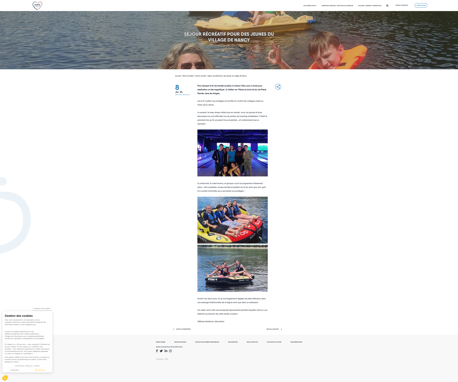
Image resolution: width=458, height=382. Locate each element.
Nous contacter (252, 342)
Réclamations (233, 342)
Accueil (178, 76)
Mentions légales (180, 342)
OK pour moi (40, 370)
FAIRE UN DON (421, 5)
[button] (5, 378)
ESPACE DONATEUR (402, 5)
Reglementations (296, 342)
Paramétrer (15, 370)
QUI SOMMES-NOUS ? (310, 5)
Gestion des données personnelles (207, 342)
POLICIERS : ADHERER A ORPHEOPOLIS (369, 5)
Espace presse (160, 342)
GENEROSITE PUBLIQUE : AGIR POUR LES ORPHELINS (337, 5)
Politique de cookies (274, 342)
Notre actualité (187, 76)
